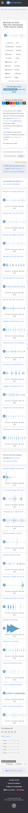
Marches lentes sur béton (11, 555)
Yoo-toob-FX (22, 81)
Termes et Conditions (14, 783)
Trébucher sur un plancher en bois (15, 512)
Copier (20, 155)
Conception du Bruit (8, 121)
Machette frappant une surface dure (15, 468)
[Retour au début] (14, 807)
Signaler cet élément (21, 162)
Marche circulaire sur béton (12, 533)
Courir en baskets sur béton (12, 684)
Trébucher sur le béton (11, 641)
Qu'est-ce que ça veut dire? (14, 171)
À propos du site (14, 780)
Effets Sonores (15, 118)
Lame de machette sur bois (12, 663)
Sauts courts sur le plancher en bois (15, 706)
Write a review (5, 736)
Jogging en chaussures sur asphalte (15, 321)
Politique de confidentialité (14, 786)
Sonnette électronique (10, 620)
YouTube (21, 790)
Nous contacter (10, 790)
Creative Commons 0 (16, 168)
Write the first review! (15, 771)
